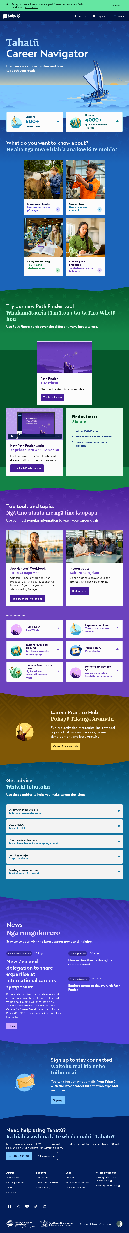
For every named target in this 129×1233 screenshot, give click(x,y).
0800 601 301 (21, 1155)
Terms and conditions (77, 1182)
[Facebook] (9, 1206)
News (12, 1026)
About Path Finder (87, 431)
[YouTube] (27, 1206)
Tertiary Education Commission (106, 1179)
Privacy (70, 1177)
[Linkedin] (45, 1206)
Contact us (48, 1155)
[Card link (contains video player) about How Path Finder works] (34, 442)
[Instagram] (18, 1206)
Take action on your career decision (91, 443)
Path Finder (31, 7)
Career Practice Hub (65, 746)
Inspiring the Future (106, 1185)
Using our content (75, 1187)
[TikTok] (36, 1206)
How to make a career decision (94, 436)
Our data (11, 1192)
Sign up (58, 1100)
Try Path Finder (52, 397)
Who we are (12, 1177)
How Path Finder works (27, 468)
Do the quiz (79, 591)
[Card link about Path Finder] (64, 373)
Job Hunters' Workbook (27, 598)
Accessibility (43, 1187)
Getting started (15, 1182)
